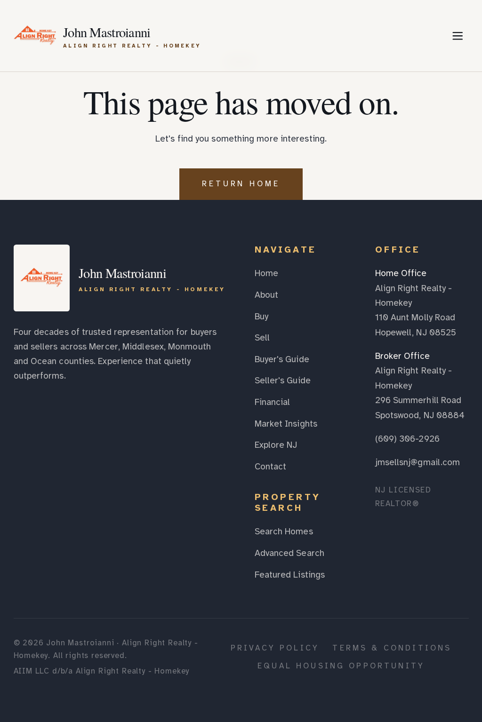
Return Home (241, 184)
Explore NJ (276, 445)
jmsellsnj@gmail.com (417, 462)
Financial (272, 402)
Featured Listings (290, 574)
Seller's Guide (283, 380)
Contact (271, 466)
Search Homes (284, 531)
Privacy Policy (275, 648)
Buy (261, 316)
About (266, 295)
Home (266, 273)
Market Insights (286, 423)
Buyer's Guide (282, 359)
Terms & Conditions (391, 648)
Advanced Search (289, 553)
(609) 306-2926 (407, 438)
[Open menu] (457, 35)
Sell (262, 337)
